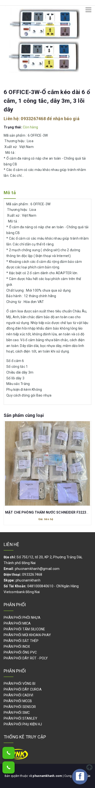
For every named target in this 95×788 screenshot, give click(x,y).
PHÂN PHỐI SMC (17, 712)
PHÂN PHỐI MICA (17, 623)
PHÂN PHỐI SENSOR (20, 707)
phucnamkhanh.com (48, 776)
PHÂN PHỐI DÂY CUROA (23, 689)
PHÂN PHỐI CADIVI (18, 695)
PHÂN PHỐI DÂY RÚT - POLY (26, 658)
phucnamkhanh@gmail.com (37, 569)
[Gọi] (8, 753)
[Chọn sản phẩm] (47, 460)
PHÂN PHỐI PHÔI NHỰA (22, 617)
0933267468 (33, 118)
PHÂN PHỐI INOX (17, 646)
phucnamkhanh (28, 580)
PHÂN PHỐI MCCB (18, 701)
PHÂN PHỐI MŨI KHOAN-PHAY (27, 635)
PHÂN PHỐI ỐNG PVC (20, 652)
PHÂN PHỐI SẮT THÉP (21, 641)
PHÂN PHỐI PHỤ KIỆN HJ (23, 724)
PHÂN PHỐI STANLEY (20, 718)
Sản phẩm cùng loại (24, 415)
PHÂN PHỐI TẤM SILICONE (24, 629)
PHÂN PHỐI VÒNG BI (19, 683)
